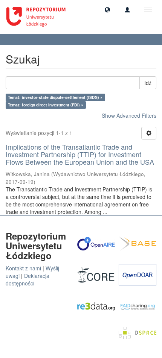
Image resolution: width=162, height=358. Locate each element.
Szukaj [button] (18, 39)
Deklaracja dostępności (27, 279)
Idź (147, 82)
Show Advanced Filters (129, 115)
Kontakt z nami (23, 268)
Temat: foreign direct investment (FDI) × (45, 105)
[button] (107, 9)
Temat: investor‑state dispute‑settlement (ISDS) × (55, 97)
